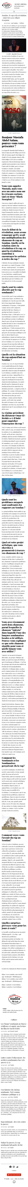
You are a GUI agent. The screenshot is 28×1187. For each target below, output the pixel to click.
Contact (14, 1170)
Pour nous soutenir (15, 1174)
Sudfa (7, 1179)
